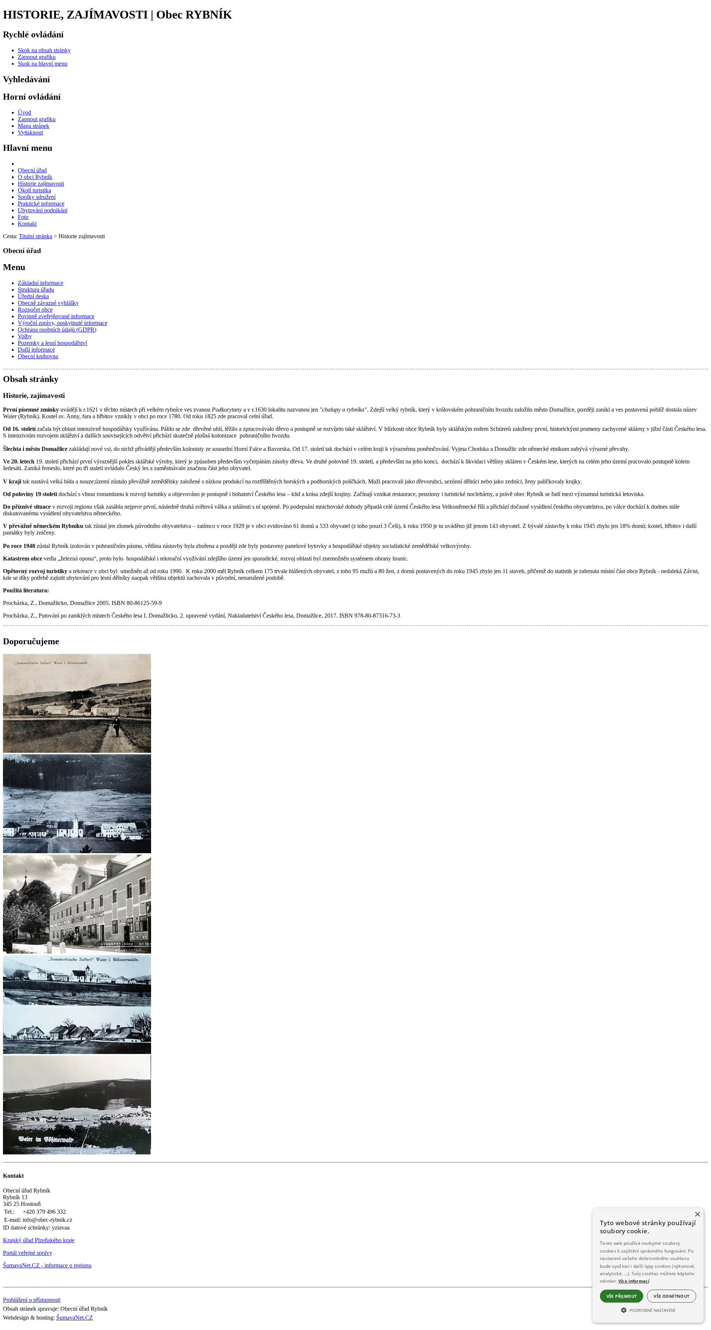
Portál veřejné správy (27, 1253)
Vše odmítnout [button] (671, 1296)
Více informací (633, 1281)
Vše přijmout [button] (622, 1296)
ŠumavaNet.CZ (74, 1317)
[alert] (648, 1265)
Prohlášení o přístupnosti (31, 1300)
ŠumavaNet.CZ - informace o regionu (47, 1265)
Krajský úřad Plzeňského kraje (38, 1240)
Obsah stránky (31, 379)
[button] (648, 1309)
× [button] (697, 1214)
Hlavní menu (27, 148)
